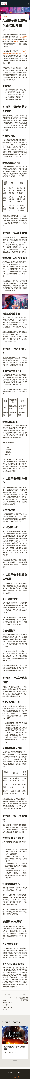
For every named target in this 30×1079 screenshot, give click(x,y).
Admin (6, 30)
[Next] (25, 1042)
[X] (15, 1076)
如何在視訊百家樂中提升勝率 (22, 997)
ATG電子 (17, 42)
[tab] (13, 1060)
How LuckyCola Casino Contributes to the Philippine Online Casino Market (7, 1002)
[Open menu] (28, 3)
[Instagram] (18, 1076)
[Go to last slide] (4, 1042)
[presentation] (15, 1035)
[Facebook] (11, 1076)
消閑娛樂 (4, 16)
